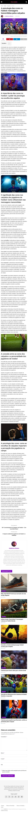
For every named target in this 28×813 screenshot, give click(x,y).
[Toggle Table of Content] (8, 43)
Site (2, 764)
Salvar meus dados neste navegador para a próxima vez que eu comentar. (14, 771)
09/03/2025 (3, 622)
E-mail (3, 758)
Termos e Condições (20, 805)
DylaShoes (6, 809)
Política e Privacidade (10, 805)
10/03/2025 (3, 597)
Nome (2, 753)
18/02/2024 (17, 16)
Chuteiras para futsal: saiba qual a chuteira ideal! (13, 670)
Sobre (2, 807)
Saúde (5, 5)
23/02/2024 (3, 648)
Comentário (4, 736)
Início (2, 5)
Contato (2, 805)
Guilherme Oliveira (9, 16)
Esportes (8, 5)
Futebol (13, 5)
